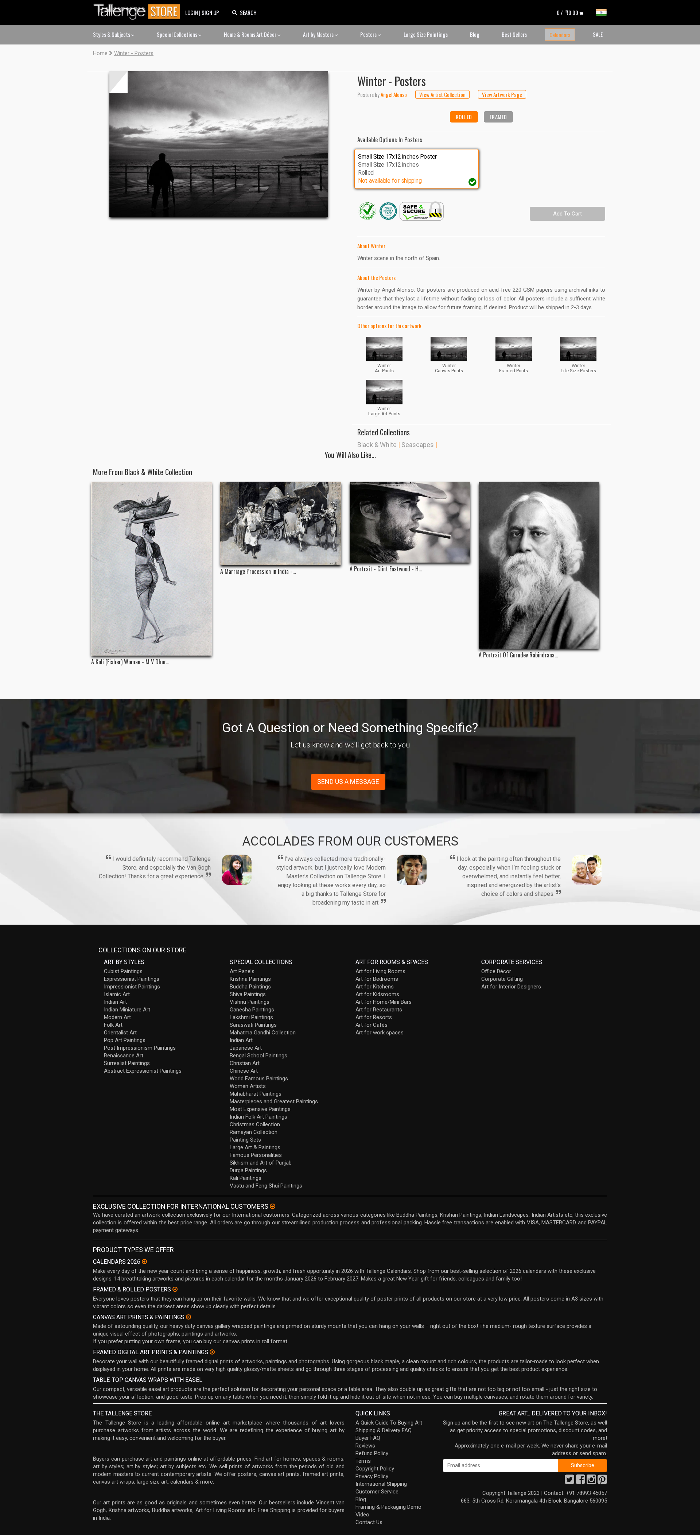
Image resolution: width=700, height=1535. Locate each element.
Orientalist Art (120, 1032)
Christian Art (245, 1063)
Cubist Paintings (123, 971)
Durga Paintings (248, 1170)
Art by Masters (319, 34)
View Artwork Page (502, 94)
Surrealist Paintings (127, 1063)
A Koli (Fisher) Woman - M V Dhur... (130, 661)
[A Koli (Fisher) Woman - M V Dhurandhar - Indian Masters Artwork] (151, 569)
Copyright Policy (374, 1468)
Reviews (365, 1445)
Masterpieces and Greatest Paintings (274, 1101)
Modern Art (117, 1017)
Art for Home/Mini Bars (383, 1002)
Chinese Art (244, 1071)
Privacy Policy (371, 1476)
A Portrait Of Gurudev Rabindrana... (518, 655)
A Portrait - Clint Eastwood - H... (386, 569)
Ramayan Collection (253, 1132)
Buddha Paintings (250, 986)
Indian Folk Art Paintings (258, 1117)
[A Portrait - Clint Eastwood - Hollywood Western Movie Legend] (410, 522)
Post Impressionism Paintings (140, 1048)
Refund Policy (371, 1453)
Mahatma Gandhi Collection (263, 1032)
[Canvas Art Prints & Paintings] (188, 1317)
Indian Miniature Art (127, 1009)
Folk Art (113, 1025)
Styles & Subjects (112, 34)
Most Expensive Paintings (260, 1109)
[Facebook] (580, 1481)
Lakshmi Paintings (251, 1017)
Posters (369, 34)
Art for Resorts (373, 1017)
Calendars (559, 35)
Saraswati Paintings (253, 1025)
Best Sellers (514, 34)
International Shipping (381, 1484)
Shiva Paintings (248, 994)
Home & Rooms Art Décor (250, 34)
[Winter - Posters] (218, 144)
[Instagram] (591, 1481)
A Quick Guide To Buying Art (388, 1422)
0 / (567, 12)
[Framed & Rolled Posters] (175, 1289)
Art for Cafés (371, 1025)
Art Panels (242, 971)
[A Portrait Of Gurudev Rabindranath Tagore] (539, 565)
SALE (598, 34)
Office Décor (496, 971)
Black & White (377, 444)
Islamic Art (117, 994)
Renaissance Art (123, 1055)
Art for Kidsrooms (377, 994)
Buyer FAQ (367, 1438)
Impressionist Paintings (132, 986)
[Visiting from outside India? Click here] (272, 1206)
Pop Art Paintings (124, 1040)
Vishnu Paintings (249, 1002)
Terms (363, 1461)
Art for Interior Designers (511, 986)
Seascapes (417, 444)
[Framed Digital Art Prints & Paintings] (212, 1352)
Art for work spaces (379, 1032)
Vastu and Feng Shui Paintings (266, 1185)
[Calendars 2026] (144, 1261)
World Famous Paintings (259, 1078)
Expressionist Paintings (131, 979)
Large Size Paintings (426, 34)
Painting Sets (245, 1139)
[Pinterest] (602, 1481)
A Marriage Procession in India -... (258, 571)
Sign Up (210, 12)
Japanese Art (246, 1048)
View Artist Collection (442, 94)
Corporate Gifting (502, 979)
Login (191, 12)
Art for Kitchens (374, 986)
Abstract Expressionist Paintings (143, 1071)
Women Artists (248, 1086)
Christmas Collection (255, 1124)
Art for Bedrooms (376, 979)
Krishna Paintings (250, 979)
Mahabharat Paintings (255, 1094)
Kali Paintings (245, 1178)
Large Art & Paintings (255, 1147)
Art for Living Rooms (380, 971)
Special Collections (177, 34)
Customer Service (376, 1491)
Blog (474, 34)
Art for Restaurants (378, 1009)
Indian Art (115, 1002)
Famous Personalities (256, 1155)
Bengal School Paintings (258, 1055)
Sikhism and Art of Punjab (261, 1162)
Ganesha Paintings (252, 1009)
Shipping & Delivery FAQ (383, 1430)
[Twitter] (569, 1481)
